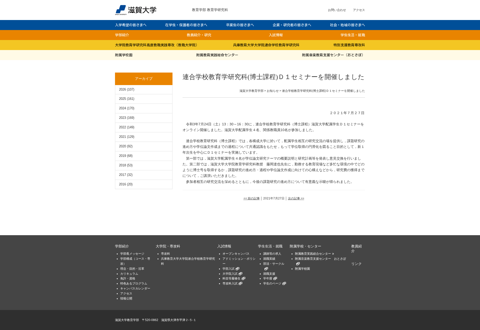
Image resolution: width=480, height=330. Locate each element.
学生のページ (272, 283)
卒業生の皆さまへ (240, 25)
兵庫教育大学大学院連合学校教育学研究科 (266, 45)
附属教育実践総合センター (217, 55)
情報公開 (126, 298)
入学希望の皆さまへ (130, 25)
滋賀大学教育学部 (127, 320)
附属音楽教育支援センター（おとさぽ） (333, 55)
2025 (122, 99)
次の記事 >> (296, 198)
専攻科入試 (230, 283)
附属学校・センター (305, 246)
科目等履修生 (231, 278)
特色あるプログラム (133, 283)
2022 (122, 127)
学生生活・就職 (352, 35)
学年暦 (267, 278)
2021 (122, 137)
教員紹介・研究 (199, 35)
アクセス (359, 10)
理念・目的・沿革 (132, 268)
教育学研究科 (217, 10)
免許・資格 (127, 278)
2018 (122, 165)
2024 (122, 108)
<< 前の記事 (252, 198)
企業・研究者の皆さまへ (292, 25)
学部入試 (228, 268)
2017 (122, 175)
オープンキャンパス (236, 253)
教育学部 (199, 10)
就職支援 (269, 273)
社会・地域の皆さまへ (347, 25)
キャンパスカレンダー (135, 288)
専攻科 (165, 253)
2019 (122, 156)
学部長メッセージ (132, 253)
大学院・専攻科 (168, 246)
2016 (122, 184)
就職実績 (269, 258)
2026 (122, 89)
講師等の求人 (272, 253)
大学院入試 (230, 273)
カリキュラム (129, 273)
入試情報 (276, 35)
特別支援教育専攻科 (349, 45)
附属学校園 (123, 55)
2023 (122, 118)
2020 (122, 146)
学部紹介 (122, 35)
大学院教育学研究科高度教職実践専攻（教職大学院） (157, 45)
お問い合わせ (337, 10)
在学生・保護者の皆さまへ (186, 25)
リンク (356, 264)
